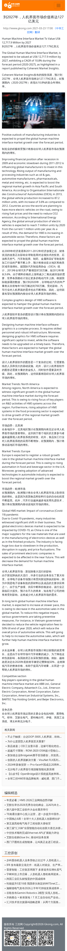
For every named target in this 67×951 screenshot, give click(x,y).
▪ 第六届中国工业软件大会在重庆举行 (26, 809)
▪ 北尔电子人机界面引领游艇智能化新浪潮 (29, 769)
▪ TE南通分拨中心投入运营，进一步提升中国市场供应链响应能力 (33, 814)
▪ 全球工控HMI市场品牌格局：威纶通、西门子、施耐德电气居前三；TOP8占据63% (34, 778)
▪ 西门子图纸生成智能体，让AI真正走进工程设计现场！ (33, 842)
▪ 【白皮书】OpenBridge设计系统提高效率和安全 (34, 774)
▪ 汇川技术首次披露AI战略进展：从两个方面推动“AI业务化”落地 (33, 902)
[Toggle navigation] (58, 5)
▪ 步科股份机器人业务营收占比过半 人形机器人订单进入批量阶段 (33, 860)
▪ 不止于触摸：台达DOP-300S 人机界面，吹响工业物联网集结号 (34, 736)
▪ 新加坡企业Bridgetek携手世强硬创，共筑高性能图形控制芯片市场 (34, 755)
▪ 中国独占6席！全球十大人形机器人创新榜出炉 (32, 818)
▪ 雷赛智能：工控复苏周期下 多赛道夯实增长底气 (33, 869)
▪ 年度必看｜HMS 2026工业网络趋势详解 (28, 800)
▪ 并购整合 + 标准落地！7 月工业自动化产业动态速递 (33, 897)
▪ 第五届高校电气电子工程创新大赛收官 (27, 823)
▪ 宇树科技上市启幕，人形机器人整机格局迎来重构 (33, 874)
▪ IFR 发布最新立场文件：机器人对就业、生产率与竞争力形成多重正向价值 (33, 865)
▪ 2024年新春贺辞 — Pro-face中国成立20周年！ (33, 764)
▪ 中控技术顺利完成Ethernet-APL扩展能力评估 (31, 833)
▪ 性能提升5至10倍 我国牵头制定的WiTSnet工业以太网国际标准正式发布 (33, 883)
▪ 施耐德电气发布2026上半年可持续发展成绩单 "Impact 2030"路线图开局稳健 (33, 888)
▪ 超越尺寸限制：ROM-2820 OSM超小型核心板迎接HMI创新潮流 (34, 750)
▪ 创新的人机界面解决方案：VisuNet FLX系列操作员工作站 (34, 760)
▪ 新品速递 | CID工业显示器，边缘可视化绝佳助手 (34, 746)
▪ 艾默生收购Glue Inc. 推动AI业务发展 (26, 837)
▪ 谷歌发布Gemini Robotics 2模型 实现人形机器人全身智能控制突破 (33, 893)
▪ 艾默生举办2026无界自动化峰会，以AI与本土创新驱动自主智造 (33, 805)
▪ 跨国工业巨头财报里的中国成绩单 (25, 879)
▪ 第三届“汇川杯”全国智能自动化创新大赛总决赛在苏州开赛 (33, 828)
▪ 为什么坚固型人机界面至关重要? (25, 741)
